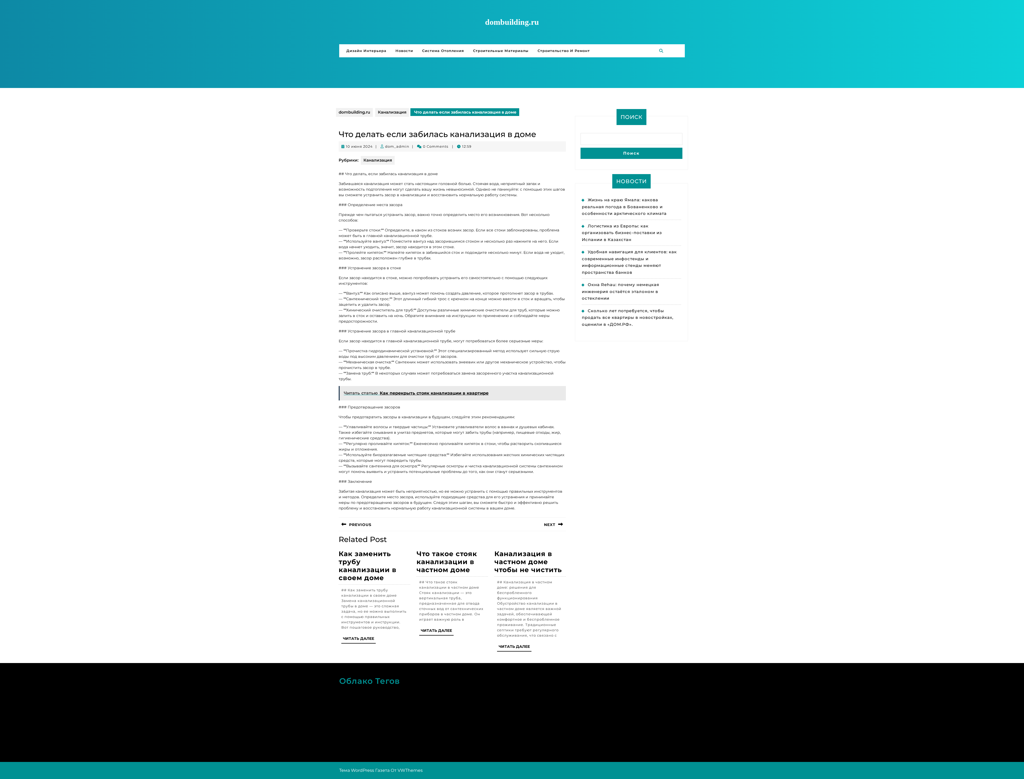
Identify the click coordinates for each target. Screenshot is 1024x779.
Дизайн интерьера (366, 51)
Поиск (631, 117)
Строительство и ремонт (564, 51)
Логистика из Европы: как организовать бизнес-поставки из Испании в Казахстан (622, 232)
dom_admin (397, 146)
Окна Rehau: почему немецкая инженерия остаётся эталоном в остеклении (620, 291)
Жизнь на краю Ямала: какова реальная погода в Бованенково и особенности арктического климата (624, 206)
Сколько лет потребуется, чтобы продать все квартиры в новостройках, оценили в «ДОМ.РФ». (627, 317)
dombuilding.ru (512, 22)
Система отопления (443, 51)
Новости (404, 51)
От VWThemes (407, 770)
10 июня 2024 (359, 146)
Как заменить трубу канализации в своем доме (368, 566)
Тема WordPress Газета (364, 770)
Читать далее (359, 640)
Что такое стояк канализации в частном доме (447, 562)
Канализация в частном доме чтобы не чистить (528, 562)
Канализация (392, 112)
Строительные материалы (501, 51)
